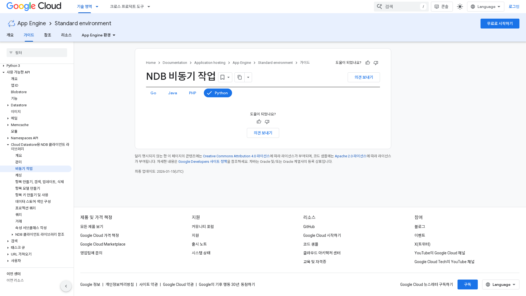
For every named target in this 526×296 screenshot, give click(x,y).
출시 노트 (199, 244)
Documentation (175, 63)
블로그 (419, 226)
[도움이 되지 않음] (376, 63)
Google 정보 (90, 284)
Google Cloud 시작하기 (322, 235)
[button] (36, 65)
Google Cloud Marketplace (102, 244)
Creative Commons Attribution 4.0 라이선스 (236, 156)
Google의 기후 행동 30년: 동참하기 (227, 284)
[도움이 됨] (368, 63)
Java (172, 92)
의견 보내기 (364, 77)
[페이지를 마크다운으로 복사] (240, 77)
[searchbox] (37, 52)
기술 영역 (84, 6)
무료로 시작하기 (500, 23)
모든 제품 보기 (91, 226)
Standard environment (83, 23)
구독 (467, 284)
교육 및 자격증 (314, 262)
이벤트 (419, 235)
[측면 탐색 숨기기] (66, 286)
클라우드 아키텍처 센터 (322, 253)
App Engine (32, 23)
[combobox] (401, 7)
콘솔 (444, 6)
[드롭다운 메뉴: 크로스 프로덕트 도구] (150, 6)
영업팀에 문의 (91, 253)
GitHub (309, 226)
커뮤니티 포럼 (203, 226)
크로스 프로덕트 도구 (127, 6)
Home (151, 63)
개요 (10, 35)
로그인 (514, 6)
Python (221, 92)
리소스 (66, 35)
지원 (195, 235)
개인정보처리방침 (119, 284)
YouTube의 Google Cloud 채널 (439, 253)
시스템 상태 (201, 253)
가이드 (29, 35)
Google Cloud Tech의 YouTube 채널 (444, 262)
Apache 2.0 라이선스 (351, 156)
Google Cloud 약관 (178, 284)
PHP (192, 92)
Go (153, 92)
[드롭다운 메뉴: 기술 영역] (98, 6)
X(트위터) (422, 244)
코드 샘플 (310, 244)
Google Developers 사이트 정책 (202, 162)
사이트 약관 (148, 284)
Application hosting (209, 63)
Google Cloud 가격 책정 (99, 235)
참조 (47, 35)
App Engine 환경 (96, 35)
